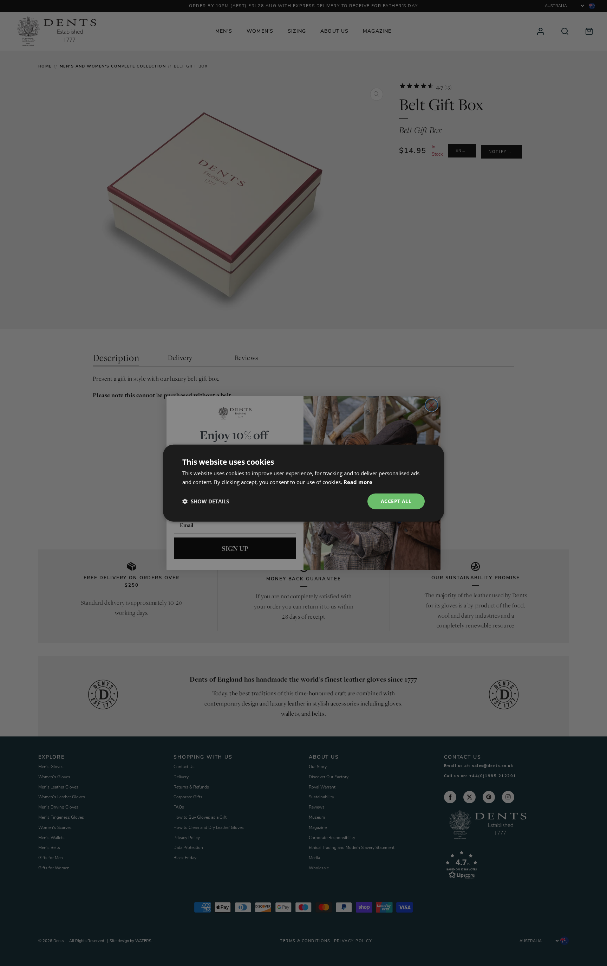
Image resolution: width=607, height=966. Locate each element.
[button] (205, 501)
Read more (358, 481)
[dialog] (303, 483)
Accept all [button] (396, 501)
